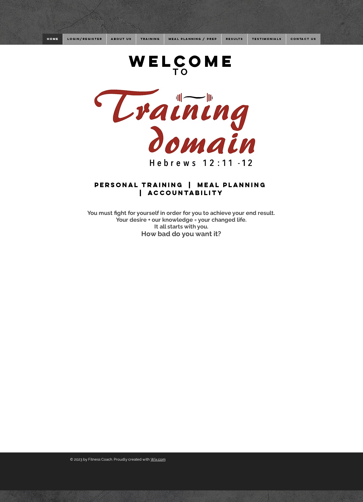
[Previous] (30, 251)
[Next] (332, 251)
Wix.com (158, 459)
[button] (121, 39)
